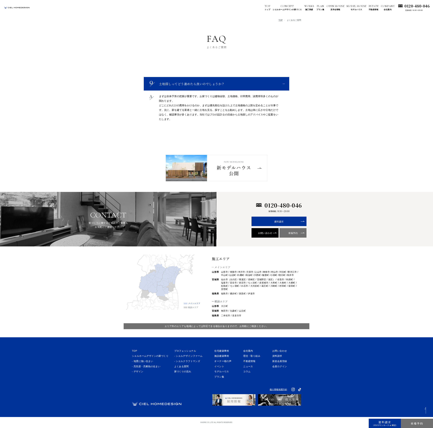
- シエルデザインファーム (188, 356)
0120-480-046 (419, 5)
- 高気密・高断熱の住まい (146, 366)
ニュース (248, 366)
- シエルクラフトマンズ (187, 361)
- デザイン (137, 371)
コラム (246, 371)
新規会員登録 (279, 361)
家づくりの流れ (182, 371)
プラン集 (219, 376)
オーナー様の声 (222, 361)
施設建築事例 (221, 356)
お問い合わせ (265, 233)
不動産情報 (249, 361)
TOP (281, 20)
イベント (219, 366)
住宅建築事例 (221, 350)
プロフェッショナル (185, 350)
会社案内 (248, 350)
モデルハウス (221, 371)
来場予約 (293, 233)
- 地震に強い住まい (142, 361)
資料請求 (279, 221)
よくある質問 (181, 366)
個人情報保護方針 (278, 389)
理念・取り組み (251, 356)
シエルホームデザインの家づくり (150, 356)
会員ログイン (279, 366)
